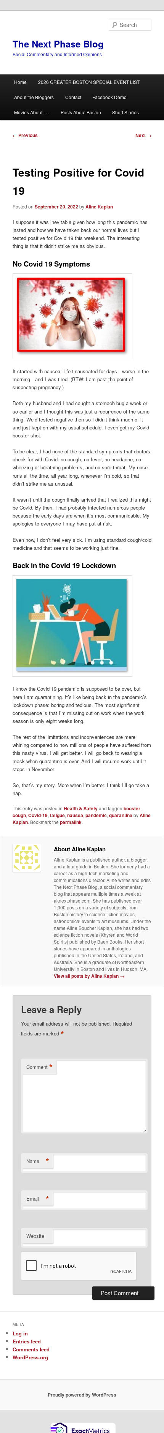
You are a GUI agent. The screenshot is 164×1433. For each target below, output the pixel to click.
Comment (39, 1067)
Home (20, 82)
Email (37, 1199)
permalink (71, 822)
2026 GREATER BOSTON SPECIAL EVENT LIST (89, 82)
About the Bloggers (34, 97)
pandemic (96, 815)
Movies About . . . (31, 112)
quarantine (120, 815)
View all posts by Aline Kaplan (89, 975)
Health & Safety (81, 808)
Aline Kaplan (99, 206)
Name (37, 1161)
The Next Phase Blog (58, 43)
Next (143, 135)
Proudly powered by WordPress (82, 1394)
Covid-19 (38, 815)
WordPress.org (30, 1357)
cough (19, 815)
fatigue (57, 815)
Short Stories (125, 112)
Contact (73, 97)
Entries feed (27, 1341)
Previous (25, 135)
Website (35, 1235)
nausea (75, 815)
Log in (20, 1333)
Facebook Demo (109, 97)
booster (132, 808)
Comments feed (31, 1349)
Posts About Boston (81, 112)
